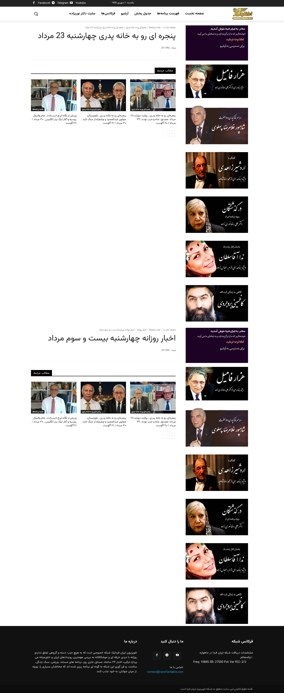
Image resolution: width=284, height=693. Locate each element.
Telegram (62, 3)
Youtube (81, 3)
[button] (36, 14)
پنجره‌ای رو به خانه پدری (136, 27)
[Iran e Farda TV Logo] (242, 14)
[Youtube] (71, 3)
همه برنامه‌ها (154, 27)
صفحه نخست (169, 27)
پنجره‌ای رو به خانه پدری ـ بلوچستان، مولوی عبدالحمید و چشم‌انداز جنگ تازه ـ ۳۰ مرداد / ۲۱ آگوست (104, 119)
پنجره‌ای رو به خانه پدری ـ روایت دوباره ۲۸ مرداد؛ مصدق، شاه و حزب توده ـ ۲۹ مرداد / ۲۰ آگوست (153, 119)
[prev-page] (165, 133)
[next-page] (171, 133)
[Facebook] (34, 3)
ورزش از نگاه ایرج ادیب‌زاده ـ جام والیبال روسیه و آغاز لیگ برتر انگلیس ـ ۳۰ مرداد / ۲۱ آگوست (54, 119)
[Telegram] (53, 3)
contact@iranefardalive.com (165, 672)
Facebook (44, 3)
